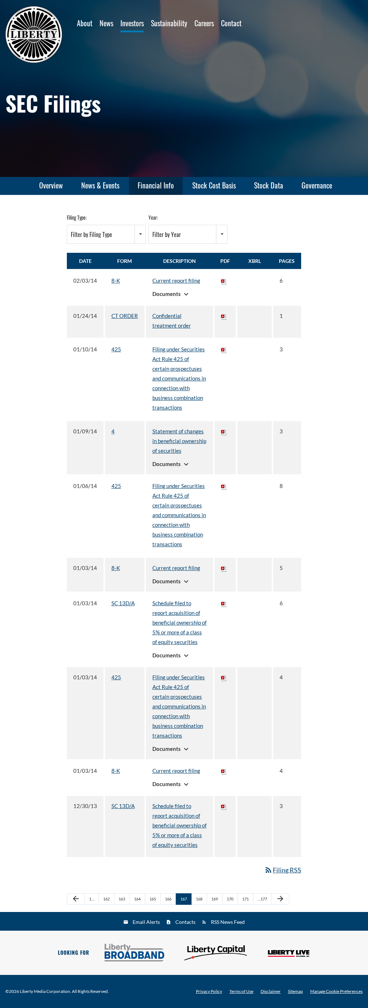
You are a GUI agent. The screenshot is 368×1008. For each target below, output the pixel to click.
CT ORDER (124, 316)
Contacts (185, 922)
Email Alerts (146, 922)
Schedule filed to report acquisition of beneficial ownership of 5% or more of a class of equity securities (179, 622)
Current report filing (176, 280)
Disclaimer (271, 991)
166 (168, 899)
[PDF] (224, 280)
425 (116, 349)
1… (91, 899)
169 (214, 899)
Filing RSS (282, 870)
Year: (153, 217)
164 (137, 899)
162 (106, 899)
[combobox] (106, 234)
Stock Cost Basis (214, 185)
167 (183, 899)
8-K (115, 280)
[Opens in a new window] (135, 953)
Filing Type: (77, 217)
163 (122, 899)
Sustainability (169, 23)
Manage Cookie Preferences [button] (336, 991)
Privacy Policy (209, 991)
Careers (204, 23)
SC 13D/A (123, 603)
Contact (231, 23)
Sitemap (295, 991)
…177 (262, 899)
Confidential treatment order (171, 321)
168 (199, 899)
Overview (51, 185)
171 (245, 899)
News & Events (100, 185)
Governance (317, 185)
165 (153, 899)
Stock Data (268, 185)
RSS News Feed (228, 922)
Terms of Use (241, 991)
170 (230, 899)
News (106, 23)
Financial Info (156, 185)
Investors (132, 23)
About (84, 23)
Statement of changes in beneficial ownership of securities (179, 441)
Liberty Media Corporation (45, 991)
